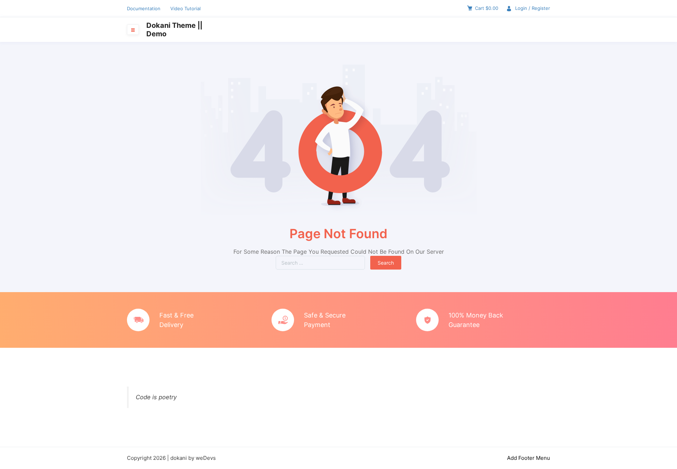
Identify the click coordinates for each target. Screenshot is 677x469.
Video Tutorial (185, 8)
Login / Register (532, 8)
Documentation (143, 8)
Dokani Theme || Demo (174, 29)
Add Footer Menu (528, 458)
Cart (486, 8)
